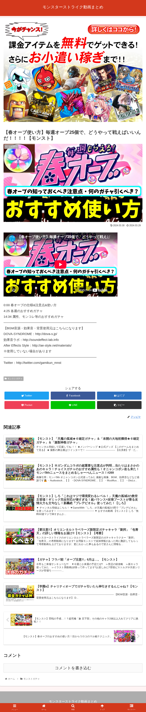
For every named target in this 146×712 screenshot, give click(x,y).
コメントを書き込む (73, 668)
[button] (135, 450)
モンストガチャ (14, 378)
